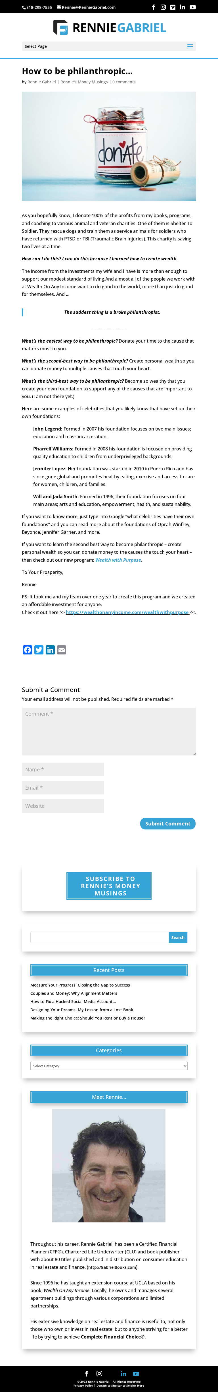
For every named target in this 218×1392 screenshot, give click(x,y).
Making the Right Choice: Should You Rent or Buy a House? (87, 1018)
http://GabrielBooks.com (112, 1267)
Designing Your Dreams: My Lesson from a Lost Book (81, 1009)
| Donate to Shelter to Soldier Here (119, 1385)
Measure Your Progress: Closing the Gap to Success (80, 985)
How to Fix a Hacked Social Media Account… (73, 1001)
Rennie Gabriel (42, 82)
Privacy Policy (83, 1385)
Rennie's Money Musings (84, 82)
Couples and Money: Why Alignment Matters (73, 993)
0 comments (124, 82)
